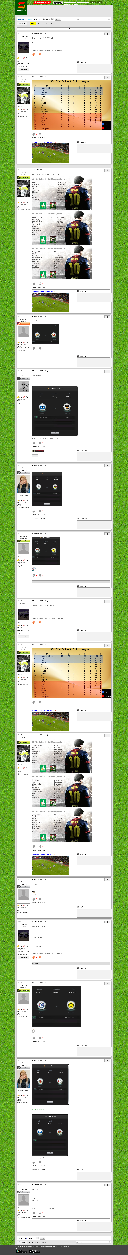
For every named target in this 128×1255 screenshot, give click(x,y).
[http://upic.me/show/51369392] (47, 506)
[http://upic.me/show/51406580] (62, 842)
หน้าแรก (17, 1246)
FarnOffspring (35, 963)
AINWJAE (23, 536)
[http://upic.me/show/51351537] (55, 436)
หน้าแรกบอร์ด (40, 24)
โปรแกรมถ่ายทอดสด (30, 1246)
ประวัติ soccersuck (57, 1246)
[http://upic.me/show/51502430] (50, 1155)
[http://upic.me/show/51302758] (62, 244)
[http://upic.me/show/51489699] (50, 1104)
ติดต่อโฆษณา (66, 1246)
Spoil (35, 455)
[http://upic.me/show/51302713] (71, 129)
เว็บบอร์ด (50, 1246)
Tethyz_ (23, 882)
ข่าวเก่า (22, 1246)
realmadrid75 (24, 36)
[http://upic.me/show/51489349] (56, 1026)
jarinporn (23, 468)
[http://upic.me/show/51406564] (71, 697)
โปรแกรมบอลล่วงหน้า (41, 1246)
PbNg (23, 373)
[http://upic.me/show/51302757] (62, 209)
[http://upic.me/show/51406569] (62, 772)
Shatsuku (34, 581)
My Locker (83, 62)
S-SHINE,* (23, 319)
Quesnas (23, 79)
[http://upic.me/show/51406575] (62, 807)
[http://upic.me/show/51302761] (62, 279)
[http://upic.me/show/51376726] (46, 564)
